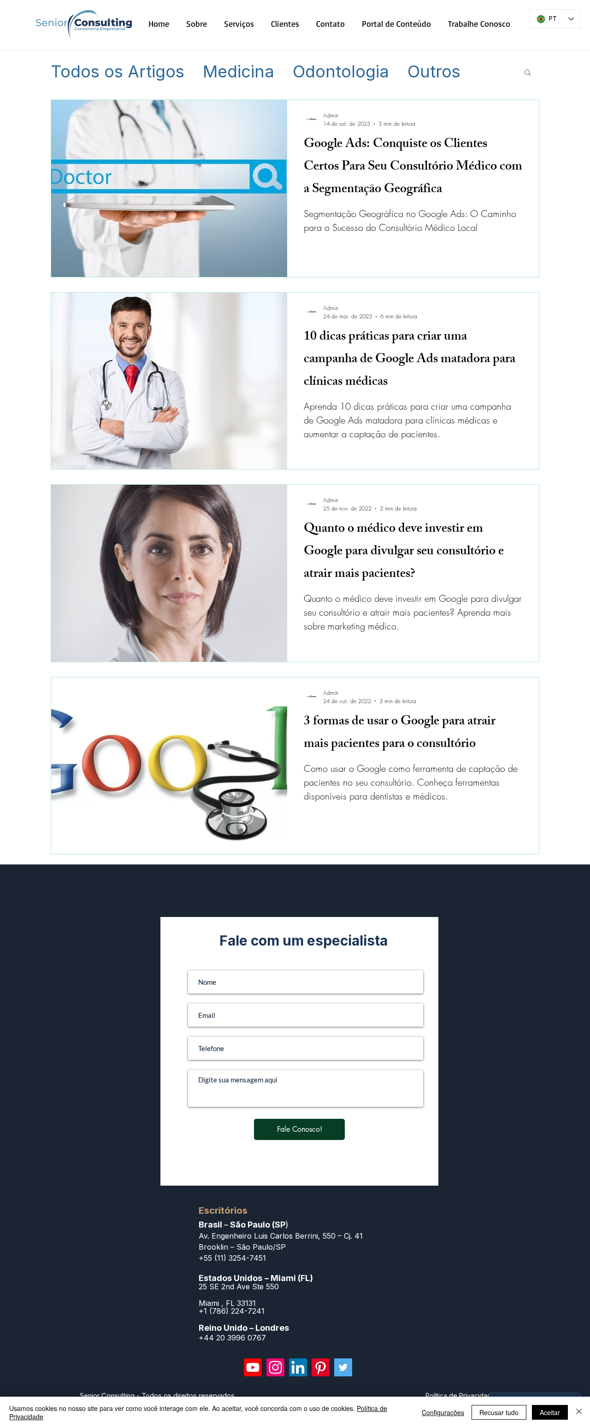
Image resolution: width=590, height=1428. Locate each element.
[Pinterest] (321, 1367)
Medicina (238, 72)
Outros (433, 72)
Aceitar (550, 1412)
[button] (527, 73)
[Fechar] (578, 1412)
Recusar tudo (499, 1412)
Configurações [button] (443, 1412)
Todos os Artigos (117, 72)
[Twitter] (343, 1367)
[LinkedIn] (298, 1367)
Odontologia (341, 72)
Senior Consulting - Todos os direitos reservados (157, 1395)
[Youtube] (253, 1367)
